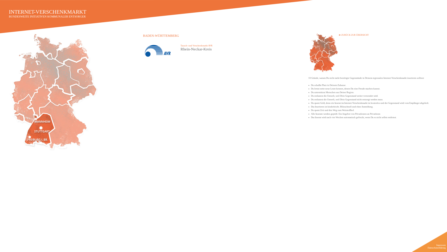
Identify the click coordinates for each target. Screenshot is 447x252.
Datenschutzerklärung (437, 248)
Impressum (441, 245)
